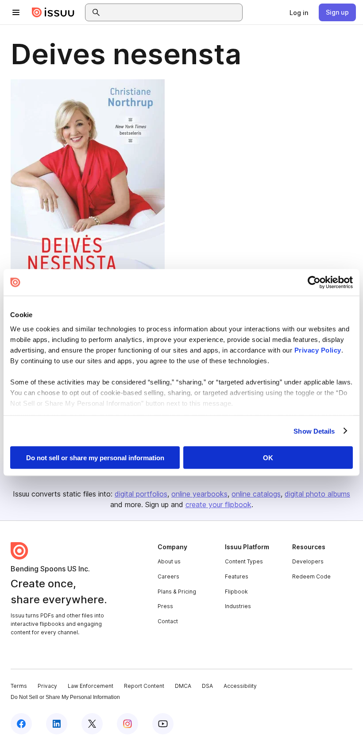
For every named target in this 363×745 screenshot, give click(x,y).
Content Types (244, 561)
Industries (238, 606)
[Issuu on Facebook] (21, 723)
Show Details (314, 431)
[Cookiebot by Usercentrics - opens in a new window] (314, 282)
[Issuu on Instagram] (127, 723)
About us (169, 561)
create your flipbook (218, 504)
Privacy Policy (317, 349)
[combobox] (172, 12)
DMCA (183, 686)
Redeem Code (311, 576)
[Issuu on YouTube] (163, 723)
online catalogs (256, 493)
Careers (168, 576)
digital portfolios (141, 493)
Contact (168, 621)
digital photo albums (317, 493)
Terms (19, 686)
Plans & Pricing (177, 591)
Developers (308, 561)
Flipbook (236, 591)
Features (236, 576)
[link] (298, 12)
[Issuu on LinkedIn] (56, 723)
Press (165, 606)
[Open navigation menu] (16, 12)
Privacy (47, 686)
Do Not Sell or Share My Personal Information (65, 697)
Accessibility (240, 686)
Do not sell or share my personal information (95, 458)
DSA (207, 686)
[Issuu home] (53, 12)
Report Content (144, 686)
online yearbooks (199, 493)
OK (268, 458)
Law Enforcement (90, 686)
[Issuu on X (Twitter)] (92, 723)
